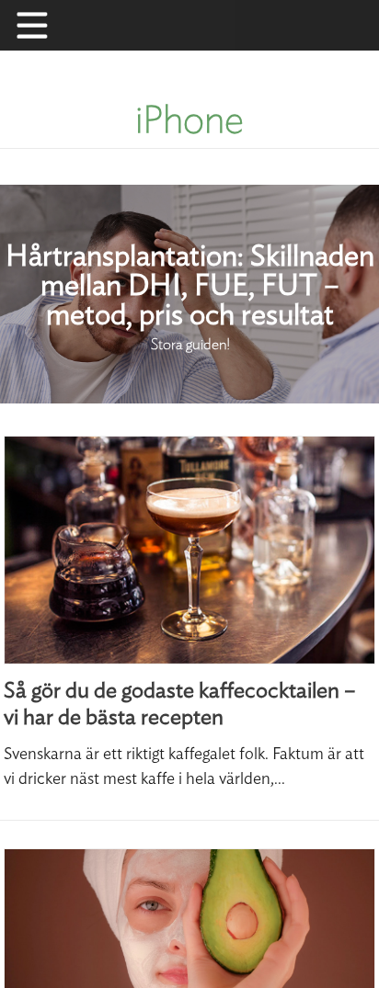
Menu (41, 25)
